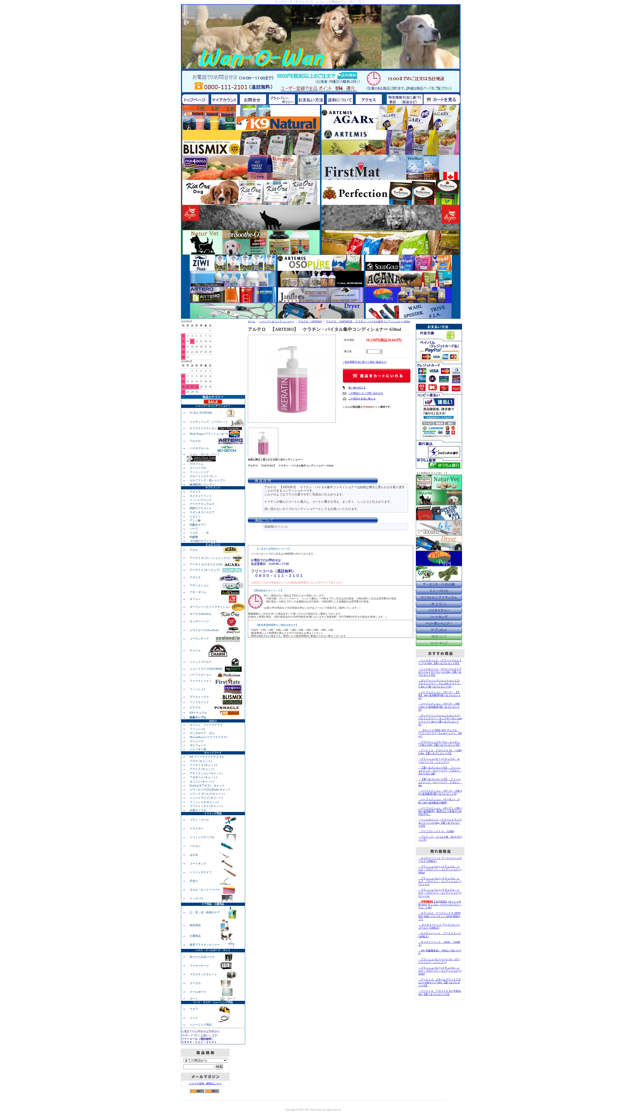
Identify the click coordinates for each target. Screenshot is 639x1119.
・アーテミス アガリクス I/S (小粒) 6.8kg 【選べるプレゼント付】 (440, 752)
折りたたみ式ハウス (202, 956)
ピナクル (195, 707)
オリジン (195, 598)
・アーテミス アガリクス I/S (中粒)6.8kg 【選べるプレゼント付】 (439, 992)
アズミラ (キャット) (202, 768)
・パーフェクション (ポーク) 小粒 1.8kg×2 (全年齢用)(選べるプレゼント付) (439, 706)
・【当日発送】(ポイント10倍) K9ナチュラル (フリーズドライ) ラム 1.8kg (440, 904)
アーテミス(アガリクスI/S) (206, 564)
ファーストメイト (201, 680)
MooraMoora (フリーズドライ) (208, 737)
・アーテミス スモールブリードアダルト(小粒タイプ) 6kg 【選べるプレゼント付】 (439, 982)
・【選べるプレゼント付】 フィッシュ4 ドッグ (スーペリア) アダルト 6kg (440, 782)
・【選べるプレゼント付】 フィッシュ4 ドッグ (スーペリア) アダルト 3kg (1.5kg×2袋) (440, 770)
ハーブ (194, 528)
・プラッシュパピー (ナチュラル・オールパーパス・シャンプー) (439, 760)
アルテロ (195, 440)
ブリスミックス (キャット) (206, 805)
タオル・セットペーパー (205, 889)
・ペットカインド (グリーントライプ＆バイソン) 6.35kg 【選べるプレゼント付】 (440, 822)
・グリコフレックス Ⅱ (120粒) (436, 831)
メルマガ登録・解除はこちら (205, 1083)
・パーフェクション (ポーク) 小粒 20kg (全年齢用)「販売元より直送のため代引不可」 (440, 811)
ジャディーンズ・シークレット (209, 421)
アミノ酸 (195, 520)
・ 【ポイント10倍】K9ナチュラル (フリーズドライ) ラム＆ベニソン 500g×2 (440, 733)
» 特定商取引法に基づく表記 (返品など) (365, 362)
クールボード (198, 991)
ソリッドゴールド (201, 661)
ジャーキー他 (198, 749)
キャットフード (213, 752)
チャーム (195, 650)
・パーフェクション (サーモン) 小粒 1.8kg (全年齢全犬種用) (439, 801)
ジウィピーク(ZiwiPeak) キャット (210, 789)
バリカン (195, 845)
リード (194, 1017)
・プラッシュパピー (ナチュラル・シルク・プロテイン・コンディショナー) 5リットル (440, 892)
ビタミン (195, 516)
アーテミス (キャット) (203, 764)
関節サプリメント (201, 508)
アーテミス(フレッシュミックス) (210, 557)
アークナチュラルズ (202, 503)
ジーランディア (200, 638)
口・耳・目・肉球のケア (205, 912)
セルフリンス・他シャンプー (207, 480)
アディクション (200, 585)
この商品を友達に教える (362, 398)
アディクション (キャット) (206, 773)
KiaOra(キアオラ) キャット (207, 785)
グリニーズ (196, 741)
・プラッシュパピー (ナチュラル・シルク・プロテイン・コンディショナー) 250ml (440, 970)
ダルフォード (198, 745)
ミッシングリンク (201, 499)
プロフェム (196, 463)
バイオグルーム (200, 448)
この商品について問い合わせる (365, 393)
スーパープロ (198, 467)
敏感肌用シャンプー (202, 484)
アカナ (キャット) (201, 760)
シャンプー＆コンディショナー (276, 321)
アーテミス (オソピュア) (205, 569)
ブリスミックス (200, 696)
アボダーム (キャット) (203, 777)
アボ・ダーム (198, 592)
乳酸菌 (194, 536)
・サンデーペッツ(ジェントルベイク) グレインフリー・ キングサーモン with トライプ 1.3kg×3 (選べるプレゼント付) (440, 720)
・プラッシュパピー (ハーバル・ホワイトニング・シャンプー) (439, 961)
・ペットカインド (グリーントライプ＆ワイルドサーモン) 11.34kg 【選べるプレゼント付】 (440, 672)
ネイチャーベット (201, 495)
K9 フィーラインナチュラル (207, 756)
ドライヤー (197, 828)
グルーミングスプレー (203, 476)
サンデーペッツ (200, 621)
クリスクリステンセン (204, 428)
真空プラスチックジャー (205, 944)
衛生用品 (195, 925)
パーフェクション (201, 674)
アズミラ (195, 491)
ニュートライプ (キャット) (206, 797)
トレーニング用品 (201, 1024)
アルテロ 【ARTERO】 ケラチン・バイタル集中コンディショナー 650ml (368, 321)
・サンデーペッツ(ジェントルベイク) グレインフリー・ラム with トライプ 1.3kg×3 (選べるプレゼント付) (440, 683)
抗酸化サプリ (198, 524)
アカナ (194, 549)
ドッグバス (197, 898)
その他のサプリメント (203, 540)
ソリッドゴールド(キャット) (207, 793)
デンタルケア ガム (202, 733)
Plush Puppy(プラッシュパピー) (209, 433)
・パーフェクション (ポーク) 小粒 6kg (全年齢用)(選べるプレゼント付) (440, 792)
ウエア (194, 1008)
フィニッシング (199, 471)
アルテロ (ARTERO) (310, 321)
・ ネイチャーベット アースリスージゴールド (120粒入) (439, 926)
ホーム (251, 321)
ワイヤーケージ (200, 965)
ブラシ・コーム (200, 819)
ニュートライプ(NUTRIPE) (206, 668)
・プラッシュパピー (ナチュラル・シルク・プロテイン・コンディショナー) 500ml (440, 869)
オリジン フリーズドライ (206, 724)
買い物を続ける (357, 387)
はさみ (194, 854)
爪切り (194, 880)
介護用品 (195, 935)
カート (194, 998)
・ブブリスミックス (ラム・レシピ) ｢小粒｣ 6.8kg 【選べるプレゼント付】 (439, 743)
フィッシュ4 (198, 689)
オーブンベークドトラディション (211, 606)
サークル (195, 982)
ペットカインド (200, 702)
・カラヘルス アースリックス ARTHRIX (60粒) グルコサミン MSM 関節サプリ (439, 916)
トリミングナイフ (201, 872)
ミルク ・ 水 (199, 532)
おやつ (213, 720)
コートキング (198, 863)
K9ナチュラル (199, 712)
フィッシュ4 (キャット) (204, 801)
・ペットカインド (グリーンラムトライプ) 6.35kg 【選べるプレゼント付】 (440, 662)
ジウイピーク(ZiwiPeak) (205, 630)
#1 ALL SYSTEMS (201, 412)
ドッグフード (212, 544)
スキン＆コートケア (202, 512)
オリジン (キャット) (202, 781)
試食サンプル (198, 810)
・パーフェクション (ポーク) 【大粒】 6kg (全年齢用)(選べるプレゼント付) (439, 695)
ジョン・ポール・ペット (205, 454)
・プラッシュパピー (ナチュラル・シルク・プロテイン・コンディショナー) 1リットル (440, 881)
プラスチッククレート (204, 974)
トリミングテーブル (202, 837)
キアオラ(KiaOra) (201, 613)
